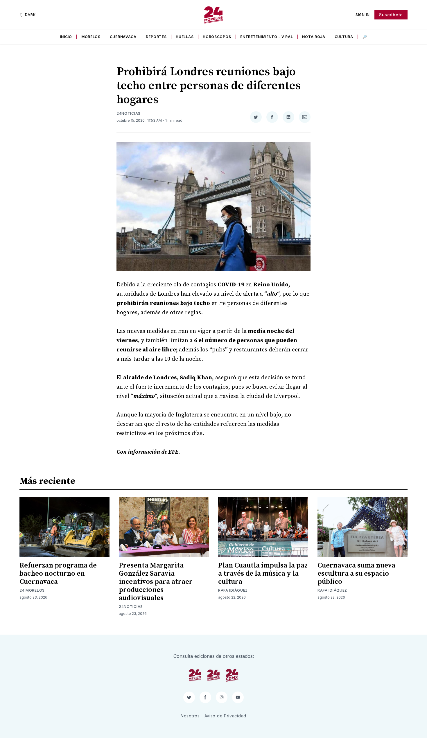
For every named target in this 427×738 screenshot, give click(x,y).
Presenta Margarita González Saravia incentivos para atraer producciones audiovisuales (156, 581)
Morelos (91, 37)
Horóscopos (217, 37)
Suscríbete (391, 14)
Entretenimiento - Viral (266, 37)
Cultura (344, 37)
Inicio (66, 37)
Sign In (363, 14)
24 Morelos (32, 590)
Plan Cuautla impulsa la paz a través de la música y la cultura (263, 573)
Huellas (184, 37)
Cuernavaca (123, 37)
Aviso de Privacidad (225, 715)
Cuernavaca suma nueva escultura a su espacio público (356, 573)
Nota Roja (313, 37)
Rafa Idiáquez (233, 590)
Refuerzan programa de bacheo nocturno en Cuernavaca (58, 573)
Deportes (156, 37)
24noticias (128, 113)
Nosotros (190, 715)
